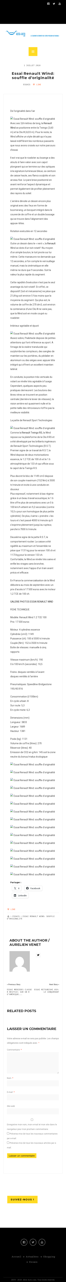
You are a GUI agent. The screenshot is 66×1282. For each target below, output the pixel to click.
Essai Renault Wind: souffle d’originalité (33, 75)
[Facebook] (24, 1242)
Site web (11, 1106)
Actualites (32, 1256)
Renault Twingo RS (32, 432)
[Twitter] (33, 1242)
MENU (33, 51)
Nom (10, 1078)
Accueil (16, 1256)
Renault (51, 243)
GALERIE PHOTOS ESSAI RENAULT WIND (31, 601)
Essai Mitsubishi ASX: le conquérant (46, 990)
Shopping (49, 1256)
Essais (26, 84)
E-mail (11, 1092)
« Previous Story (13, 984)
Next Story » (54, 984)
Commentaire (14, 1050)
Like (38, 84)
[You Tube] (42, 1242)
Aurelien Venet (25, 945)
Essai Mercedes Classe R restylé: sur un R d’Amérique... (19, 992)
